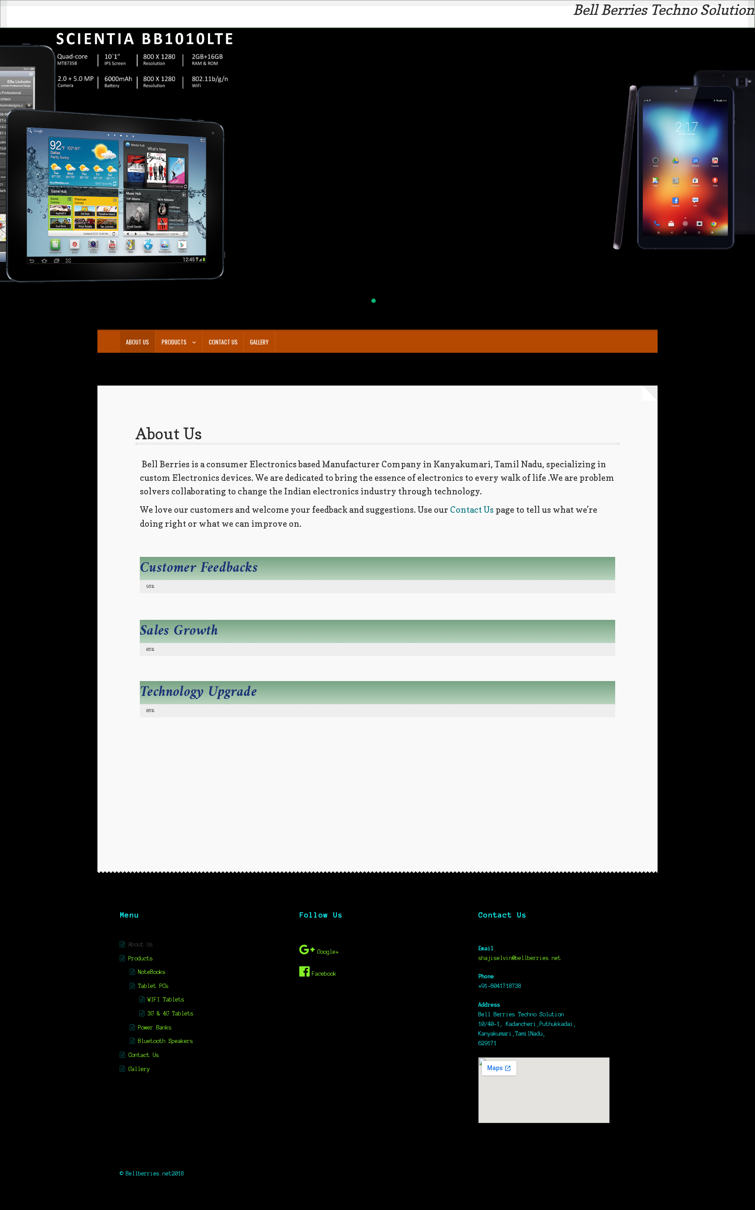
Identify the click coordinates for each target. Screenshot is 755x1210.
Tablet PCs (153, 986)
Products (174, 341)
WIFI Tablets (166, 999)
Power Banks (155, 1027)
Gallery (259, 341)
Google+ (328, 952)
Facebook (324, 974)
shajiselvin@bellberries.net (519, 958)
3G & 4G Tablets (171, 1013)
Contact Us (223, 341)
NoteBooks (152, 972)
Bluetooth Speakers (165, 1041)
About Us (137, 341)
